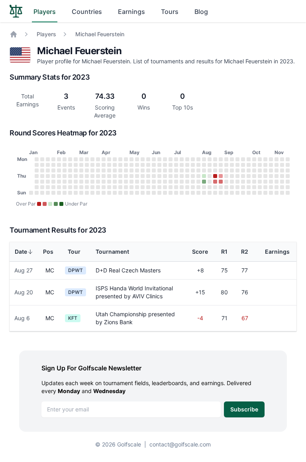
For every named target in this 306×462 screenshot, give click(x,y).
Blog (201, 12)
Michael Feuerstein (99, 34)
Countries (87, 12)
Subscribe (244, 409)
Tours (169, 12)
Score (200, 251)
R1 (224, 251)
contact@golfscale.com (180, 444)
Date (21, 251)
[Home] (14, 34)
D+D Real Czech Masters (128, 270)
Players (44, 12)
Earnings (131, 12)
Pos (48, 251)
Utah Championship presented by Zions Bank (135, 318)
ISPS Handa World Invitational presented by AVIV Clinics (134, 292)
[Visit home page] (16, 11)
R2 (244, 251)
